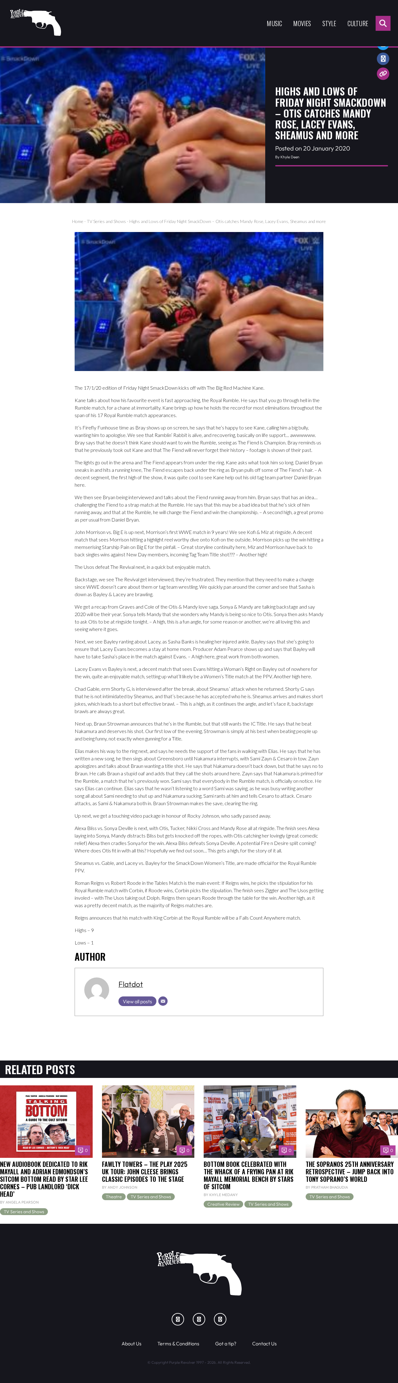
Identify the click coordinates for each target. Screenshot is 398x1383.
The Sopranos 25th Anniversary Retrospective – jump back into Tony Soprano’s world (350, 1171)
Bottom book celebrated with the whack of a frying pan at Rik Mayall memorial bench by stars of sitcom (249, 1175)
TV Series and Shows (106, 221)
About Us (131, 1343)
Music (274, 23)
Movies (302, 23)
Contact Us (264, 1343)
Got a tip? (225, 1343)
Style (329, 23)
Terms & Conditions (178, 1343)
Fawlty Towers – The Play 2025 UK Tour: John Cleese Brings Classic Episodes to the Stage (144, 1171)
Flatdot (130, 984)
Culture (358, 23)
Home (77, 221)
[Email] (163, 1001)
